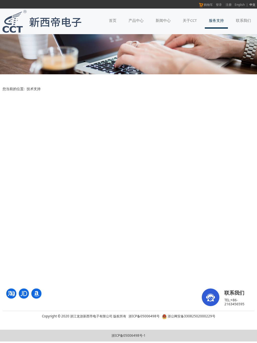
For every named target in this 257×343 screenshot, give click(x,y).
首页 (112, 20)
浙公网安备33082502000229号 (191, 316)
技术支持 (34, 88)
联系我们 (243, 20)
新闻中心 (163, 20)
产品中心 (136, 20)
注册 (229, 5)
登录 (219, 5)
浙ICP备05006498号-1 (128, 335)
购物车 (208, 5)
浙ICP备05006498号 (144, 316)
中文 (252, 5)
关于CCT (190, 20)
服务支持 (216, 20)
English (240, 5)
